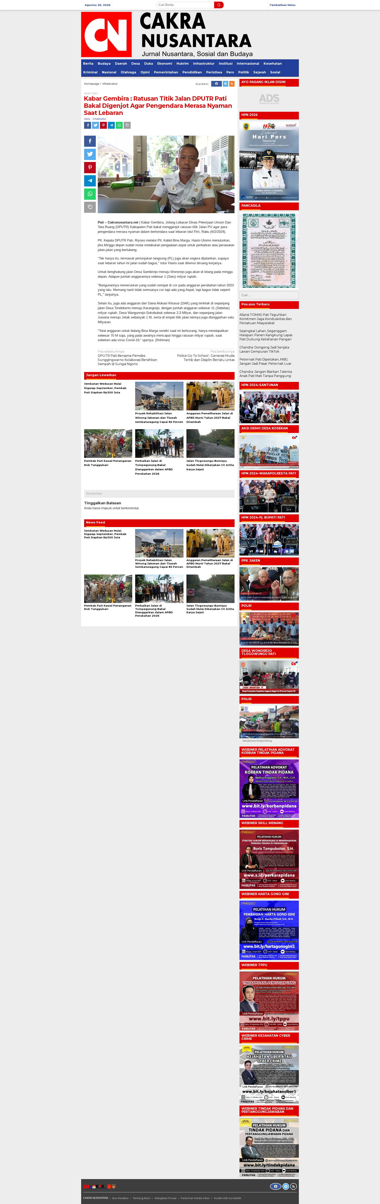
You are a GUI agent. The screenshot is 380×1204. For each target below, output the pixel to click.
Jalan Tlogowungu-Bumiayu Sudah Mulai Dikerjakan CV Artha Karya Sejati (210, 465)
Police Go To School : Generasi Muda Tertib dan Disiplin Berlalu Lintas (206, 356)
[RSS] (232, 84)
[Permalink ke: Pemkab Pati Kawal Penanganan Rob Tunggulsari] (108, 443)
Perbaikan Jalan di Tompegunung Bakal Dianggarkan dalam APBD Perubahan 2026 (154, 610)
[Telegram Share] (111, 125)
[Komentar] (127, 125)
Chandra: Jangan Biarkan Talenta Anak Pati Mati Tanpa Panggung (265, 374)
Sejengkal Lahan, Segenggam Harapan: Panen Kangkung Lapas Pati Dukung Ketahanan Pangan (265, 335)
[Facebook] (216, 84)
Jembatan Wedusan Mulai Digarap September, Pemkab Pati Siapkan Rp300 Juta (105, 388)
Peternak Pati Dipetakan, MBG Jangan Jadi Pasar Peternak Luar (265, 361)
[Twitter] (225, 84)
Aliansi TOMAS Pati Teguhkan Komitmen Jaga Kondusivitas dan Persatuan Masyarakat (265, 319)
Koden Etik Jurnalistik (227, 1198)
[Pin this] (103, 125)
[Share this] (87, 125)
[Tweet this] (95, 125)
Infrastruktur (99, 118)
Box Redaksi (120, 1198)
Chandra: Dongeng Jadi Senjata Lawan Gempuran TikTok (264, 349)
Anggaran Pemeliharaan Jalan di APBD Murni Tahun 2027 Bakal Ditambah (209, 418)
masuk (106, 508)
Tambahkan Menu (282, 5)
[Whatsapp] (119, 125)
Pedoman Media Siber (195, 1198)
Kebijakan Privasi (165, 1198)
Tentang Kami (141, 1198)
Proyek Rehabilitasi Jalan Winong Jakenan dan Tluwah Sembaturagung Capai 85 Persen (159, 418)
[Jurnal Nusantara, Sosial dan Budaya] (167, 34)
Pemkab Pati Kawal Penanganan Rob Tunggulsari (107, 607)
